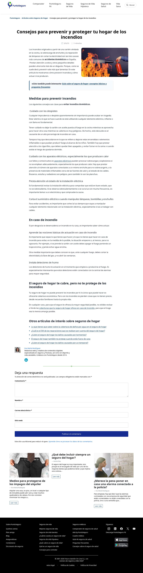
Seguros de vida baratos (48, 532)
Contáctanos (10, 543)
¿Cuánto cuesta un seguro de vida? (52, 536)
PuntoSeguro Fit (55, 5)
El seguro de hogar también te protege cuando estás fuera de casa (60, 339)
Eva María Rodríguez (32, 348)
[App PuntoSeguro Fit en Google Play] (121, 544)
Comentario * (20, 381)
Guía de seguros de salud (82, 539)
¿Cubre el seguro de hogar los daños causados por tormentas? (58, 334)
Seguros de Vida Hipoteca (88, 5)
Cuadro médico (78, 536)
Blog (7, 536)
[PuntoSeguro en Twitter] (127, 528)
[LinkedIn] (26, 360)
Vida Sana (118, 5)
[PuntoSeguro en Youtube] (134, 528)
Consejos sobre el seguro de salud (85, 546)
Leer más (14, 503)
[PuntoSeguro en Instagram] (108, 528)
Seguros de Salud (106, 5)
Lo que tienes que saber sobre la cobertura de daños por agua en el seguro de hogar (68, 326)
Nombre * (19, 400)
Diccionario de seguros (14, 546)
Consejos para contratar (48, 550)
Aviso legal (51, 565)
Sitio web (19, 420)
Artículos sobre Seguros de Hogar (35, 18)
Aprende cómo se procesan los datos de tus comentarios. (71, 441)
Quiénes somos (12, 529)
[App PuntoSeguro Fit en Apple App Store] (121, 539)
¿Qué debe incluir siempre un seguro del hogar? (71, 456)
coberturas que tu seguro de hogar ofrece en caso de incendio (67, 308)
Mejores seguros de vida (48, 529)
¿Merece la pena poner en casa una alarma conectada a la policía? (113, 484)
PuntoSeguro (15, 18)
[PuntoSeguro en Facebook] (121, 528)
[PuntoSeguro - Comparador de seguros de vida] (17, 5)
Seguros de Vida (69, 5)
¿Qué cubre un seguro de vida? (51, 543)
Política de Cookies (68, 565)
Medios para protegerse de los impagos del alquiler (27, 482)
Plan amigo (10, 532)
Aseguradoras (11, 539)
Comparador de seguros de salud (85, 529)
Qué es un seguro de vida (49, 546)
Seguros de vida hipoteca (48, 539)
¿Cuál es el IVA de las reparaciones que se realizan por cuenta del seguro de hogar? (68, 330)
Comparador (38, 3)
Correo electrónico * (23, 410)
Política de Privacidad (89, 565)
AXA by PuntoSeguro (80, 532)
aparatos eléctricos (62, 161)
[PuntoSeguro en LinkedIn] (115, 528)
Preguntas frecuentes (81, 543)
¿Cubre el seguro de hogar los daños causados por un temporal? (59, 342)
